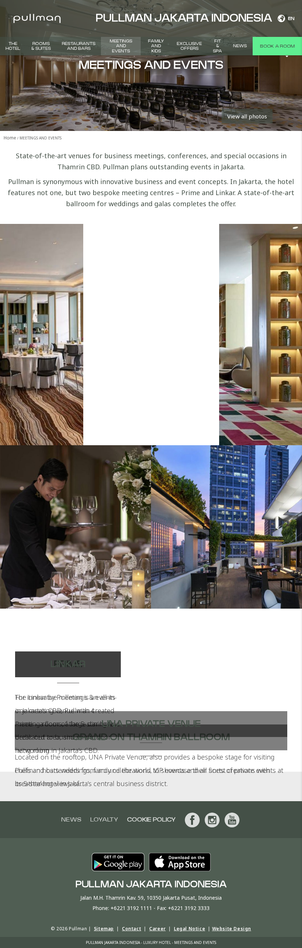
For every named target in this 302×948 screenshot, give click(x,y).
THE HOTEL (13, 46)
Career (157, 928)
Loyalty (104, 820)
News (240, 46)
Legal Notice (189, 928)
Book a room (277, 46)
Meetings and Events (121, 46)
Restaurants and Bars (78, 46)
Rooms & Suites (41, 46)
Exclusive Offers (189, 46)
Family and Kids (156, 46)
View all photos (247, 116)
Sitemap (104, 928)
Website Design (231, 928)
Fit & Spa (217, 46)
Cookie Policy (151, 820)
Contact (131, 928)
